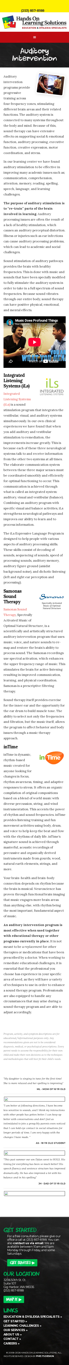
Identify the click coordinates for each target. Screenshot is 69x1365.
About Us (11, 1334)
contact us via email (28, 1243)
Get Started (14, 1321)
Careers (10, 1343)
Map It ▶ (13, 1300)
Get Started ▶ (22, 1263)
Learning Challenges (21, 1325)
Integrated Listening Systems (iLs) (17, 399)
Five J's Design (45, 1356)
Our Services (14, 1330)
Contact (11, 1339)
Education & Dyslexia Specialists (31, 1316)
